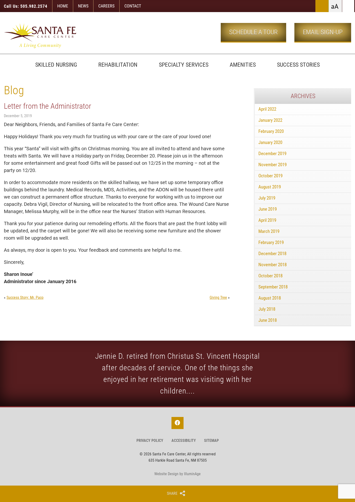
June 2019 (267, 209)
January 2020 (270, 142)
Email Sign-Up (323, 32)
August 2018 (269, 298)
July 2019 (266, 198)
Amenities (243, 64)
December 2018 (272, 253)
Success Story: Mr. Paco (25, 297)
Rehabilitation (117, 64)
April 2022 (267, 109)
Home (62, 5)
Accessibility (183, 440)
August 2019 (269, 187)
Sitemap (211, 440)
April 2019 (267, 220)
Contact (132, 5)
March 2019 (268, 231)
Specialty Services (183, 64)
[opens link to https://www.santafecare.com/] (40, 36)
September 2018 (273, 287)
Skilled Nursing (56, 64)
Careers (106, 5)
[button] (348, 6)
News (83, 5)
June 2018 (267, 320)
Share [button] (172, 493)
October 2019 (270, 176)
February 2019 (271, 242)
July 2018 (266, 309)
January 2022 (270, 120)
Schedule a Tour (253, 32)
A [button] (336, 6)
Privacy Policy (149, 440)
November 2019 (272, 164)
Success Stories (298, 64)
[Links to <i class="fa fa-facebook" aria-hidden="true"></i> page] (177, 423)
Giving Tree (218, 297)
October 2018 (270, 276)
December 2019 (272, 153)
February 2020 (271, 131)
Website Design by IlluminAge (177, 474)
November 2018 (272, 264)
